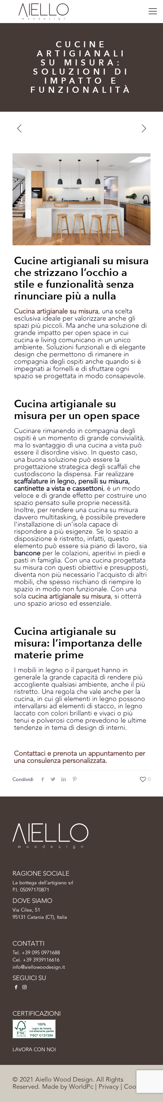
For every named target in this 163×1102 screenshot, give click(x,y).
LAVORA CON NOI (34, 1050)
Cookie (134, 1087)
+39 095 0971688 (41, 953)
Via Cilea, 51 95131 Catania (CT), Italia (40, 913)
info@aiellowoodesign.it (39, 967)
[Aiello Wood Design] (44, 11)
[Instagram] (24, 987)
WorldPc (81, 1087)
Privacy (109, 1087)
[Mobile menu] (152, 11)
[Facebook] (16, 987)
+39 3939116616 (41, 960)
